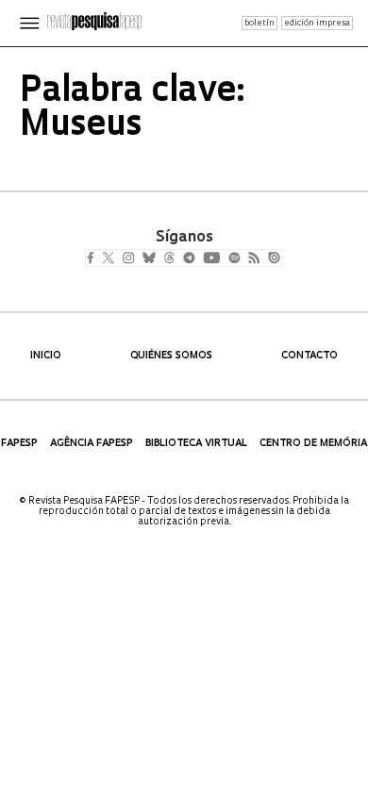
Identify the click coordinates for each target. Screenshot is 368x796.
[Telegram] (223, 259)
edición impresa (317, 23)
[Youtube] (253, 259)
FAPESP (19, 444)
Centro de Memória (313, 444)
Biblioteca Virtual (196, 444)
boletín (259, 23)
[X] (115, 259)
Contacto (309, 356)
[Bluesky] (168, 259)
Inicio (45, 356)
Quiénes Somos (171, 356)
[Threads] (197, 259)
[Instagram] (141, 259)
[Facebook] (95, 259)
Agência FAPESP (91, 444)
